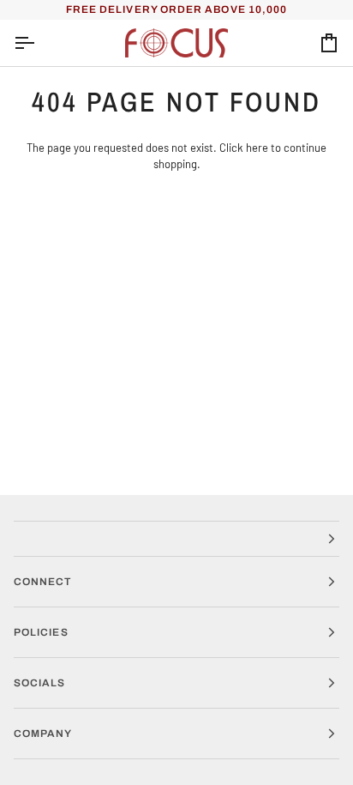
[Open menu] (39, 43)
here (257, 147)
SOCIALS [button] (40, 683)
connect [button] (43, 582)
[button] (176, 539)
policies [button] (41, 632)
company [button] (43, 734)
